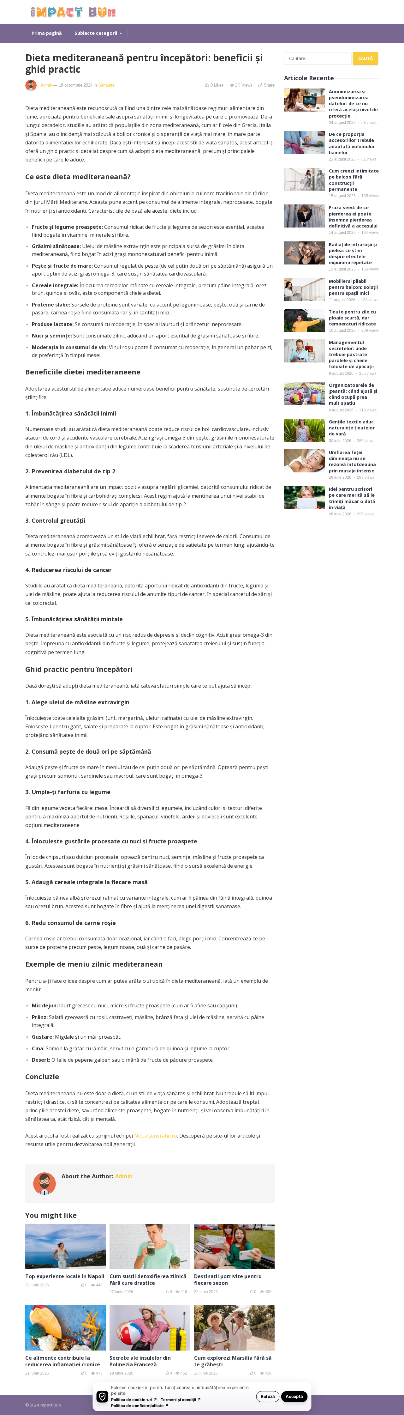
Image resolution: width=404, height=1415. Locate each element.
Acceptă (294, 1396)
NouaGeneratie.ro (155, 1135)
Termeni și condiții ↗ (181, 1399)
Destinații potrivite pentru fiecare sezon (228, 1279)
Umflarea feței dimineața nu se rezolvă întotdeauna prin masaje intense (352, 461)
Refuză (268, 1396)
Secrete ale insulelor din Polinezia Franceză (140, 1361)
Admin (46, 85)
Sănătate (106, 85)
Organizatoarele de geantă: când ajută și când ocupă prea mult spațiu (353, 394)
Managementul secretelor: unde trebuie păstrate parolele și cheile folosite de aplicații (351, 354)
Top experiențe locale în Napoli (64, 1276)
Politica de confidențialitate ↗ (140, 1405)
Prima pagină (47, 33)
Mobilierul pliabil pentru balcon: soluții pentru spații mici (353, 287)
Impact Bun (50, 1405)
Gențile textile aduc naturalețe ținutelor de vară (352, 428)
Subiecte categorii (95, 33)
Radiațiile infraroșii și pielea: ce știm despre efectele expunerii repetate (353, 253)
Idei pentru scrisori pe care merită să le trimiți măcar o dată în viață (352, 498)
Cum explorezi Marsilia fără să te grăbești (233, 1361)
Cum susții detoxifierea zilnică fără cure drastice (148, 1279)
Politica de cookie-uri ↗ (134, 1399)
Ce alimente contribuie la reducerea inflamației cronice (62, 1361)
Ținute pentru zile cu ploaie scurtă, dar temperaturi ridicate (352, 318)
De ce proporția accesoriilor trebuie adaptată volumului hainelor (351, 143)
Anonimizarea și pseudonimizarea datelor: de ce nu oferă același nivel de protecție (353, 103)
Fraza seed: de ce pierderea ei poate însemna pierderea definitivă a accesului (353, 216)
